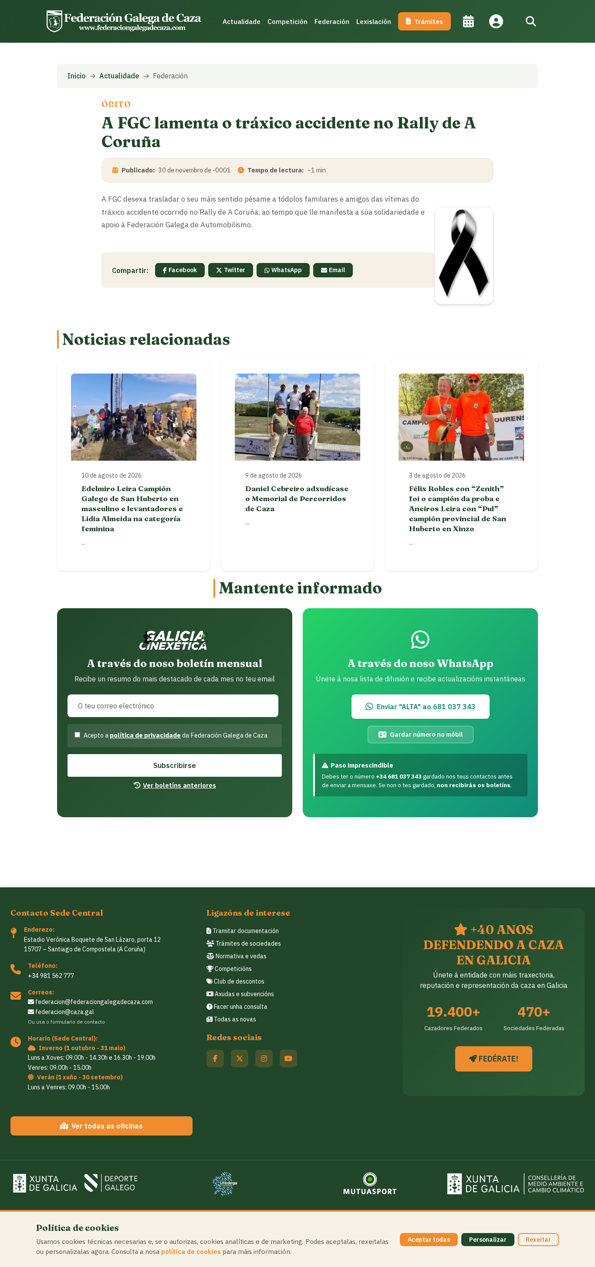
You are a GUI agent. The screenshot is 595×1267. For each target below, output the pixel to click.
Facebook (183, 270)
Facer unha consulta (240, 1007)
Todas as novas (234, 1019)
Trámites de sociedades (247, 943)
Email (337, 270)
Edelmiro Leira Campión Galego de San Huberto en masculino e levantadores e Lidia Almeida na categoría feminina (132, 508)
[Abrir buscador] (531, 21)
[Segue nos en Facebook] (215, 1058)
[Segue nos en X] (239, 1058)
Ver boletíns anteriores (179, 785)
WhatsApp (286, 270)
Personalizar (488, 1239)
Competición (287, 21)
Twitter (234, 270)
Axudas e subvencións (243, 994)
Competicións (232, 969)
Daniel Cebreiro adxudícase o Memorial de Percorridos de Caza (296, 498)
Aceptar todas (429, 1239)
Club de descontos (238, 981)
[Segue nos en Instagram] (264, 1058)
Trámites (428, 21)
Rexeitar (538, 1239)
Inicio (77, 75)
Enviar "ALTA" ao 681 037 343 (426, 706)
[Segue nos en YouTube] (288, 1058)
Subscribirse (174, 765)
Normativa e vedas (240, 956)
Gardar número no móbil (426, 734)
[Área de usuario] (496, 21)
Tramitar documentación (245, 931)
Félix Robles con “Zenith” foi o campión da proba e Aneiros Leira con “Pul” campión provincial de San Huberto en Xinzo (457, 508)
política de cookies (191, 1251)
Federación (331, 21)
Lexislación (373, 21)
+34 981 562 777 (51, 976)
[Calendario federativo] (468, 21)
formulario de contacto (78, 1021)
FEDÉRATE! (497, 1059)
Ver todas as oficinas (107, 1126)
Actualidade (241, 21)
